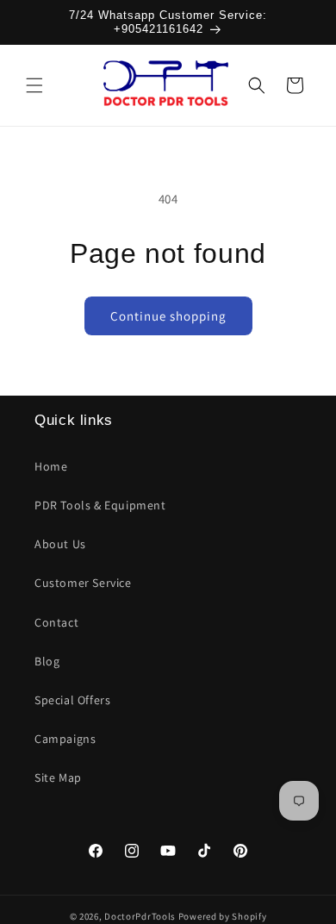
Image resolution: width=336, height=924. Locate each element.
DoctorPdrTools (140, 916)
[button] (34, 85)
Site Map (58, 777)
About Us (60, 544)
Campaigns (65, 738)
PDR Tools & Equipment (100, 505)
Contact (56, 622)
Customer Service (83, 582)
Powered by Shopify (222, 916)
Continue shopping (168, 316)
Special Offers (72, 700)
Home (50, 466)
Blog (46, 661)
